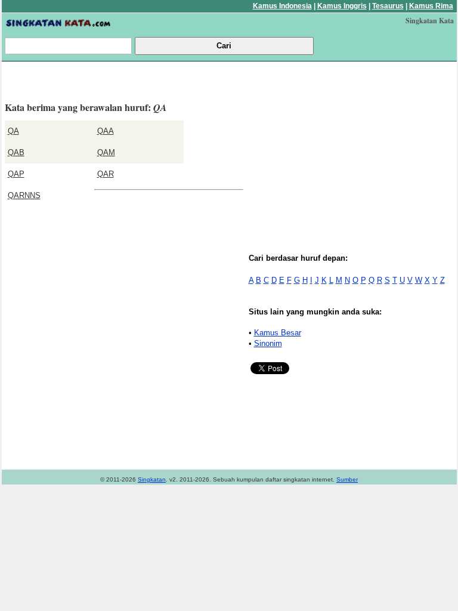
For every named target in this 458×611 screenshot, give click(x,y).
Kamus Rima (431, 6)
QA (13, 130)
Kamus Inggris (342, 6)
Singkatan (152, 479)
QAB (16, 152)
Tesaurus (388, 6)
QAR (105, 173)
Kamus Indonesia (282, 6)
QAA (105, 130)
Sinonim (268, 343)
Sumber (347, 479)
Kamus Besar (277, 332)
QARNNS (24, 195)
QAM (106, 152)
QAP (16, 173)
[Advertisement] (352, 148)
